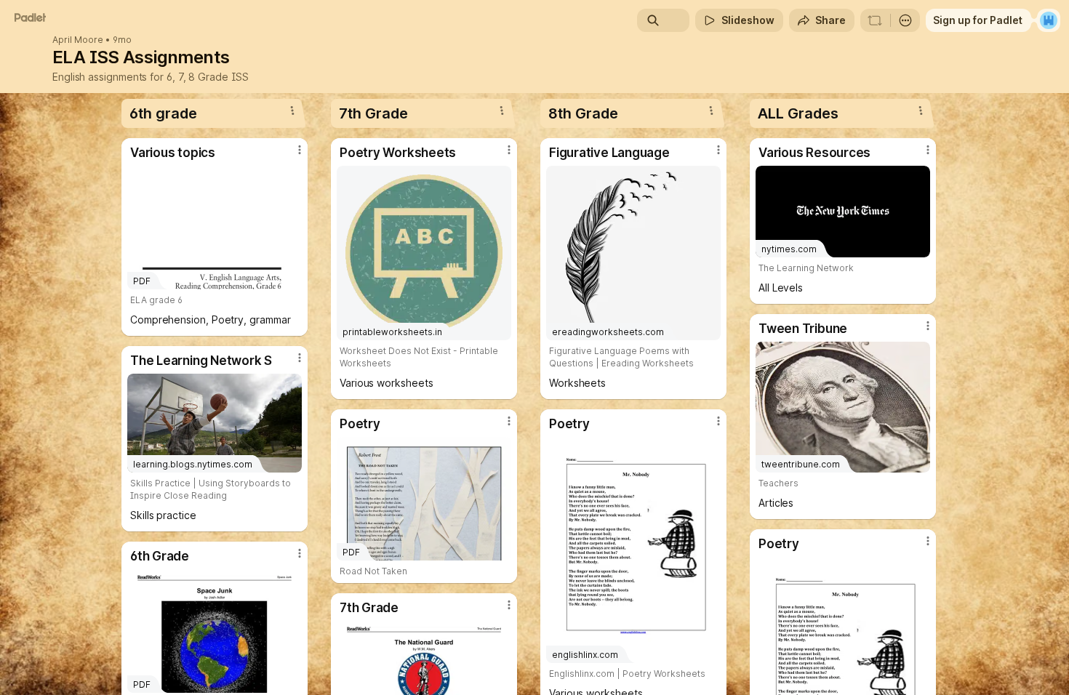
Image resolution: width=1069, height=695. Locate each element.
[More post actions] (300, 149)
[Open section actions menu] (292, 110)
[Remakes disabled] (874, 20)
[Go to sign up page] (1048, 20)
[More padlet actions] (905, 20)
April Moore (77, 40)
